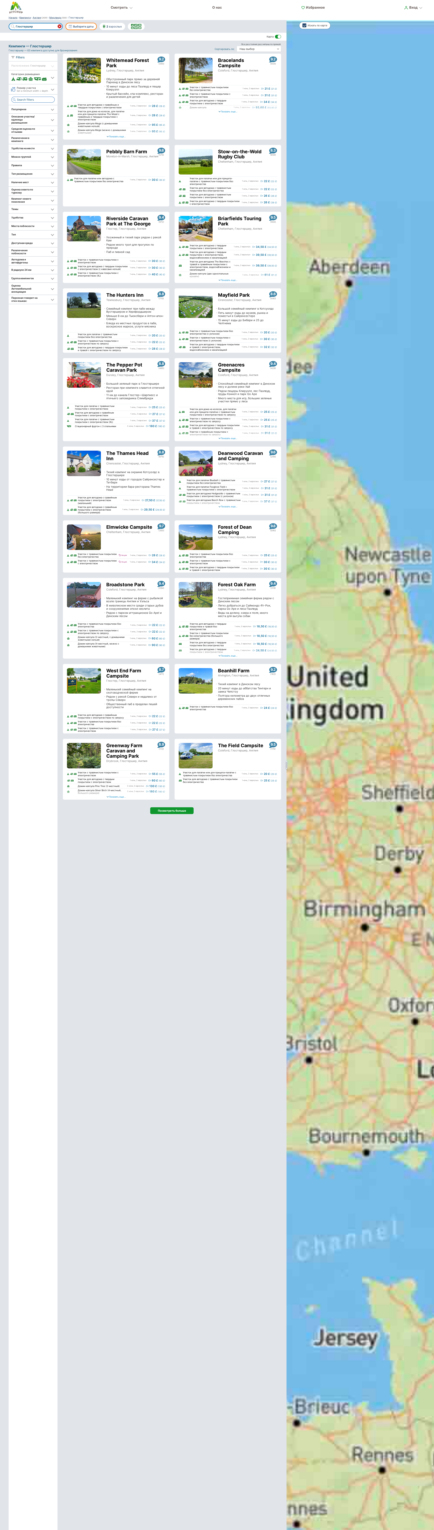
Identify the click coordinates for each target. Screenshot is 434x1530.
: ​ (225, 49)
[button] (33, 77)
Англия (37, 17)
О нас (217, 7)
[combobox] (36, 26)
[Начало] (16, 7)
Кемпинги (25, 17)
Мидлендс (55, 17)
